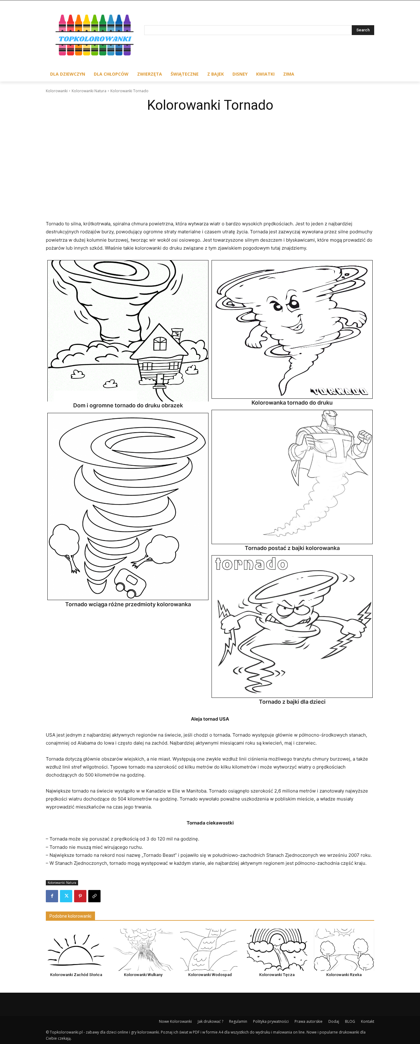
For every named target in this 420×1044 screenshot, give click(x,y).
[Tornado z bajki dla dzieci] (292, 626)
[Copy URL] (94, 896)
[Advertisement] (210, 162)
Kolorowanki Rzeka (344, 974)
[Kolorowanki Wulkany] (143, 950)
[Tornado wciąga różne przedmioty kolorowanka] (127, 506)
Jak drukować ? (210, 1021)
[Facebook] (52, 896)
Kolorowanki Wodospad (210, 974)
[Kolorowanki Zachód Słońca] (76, 950)
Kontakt (367, 1021)
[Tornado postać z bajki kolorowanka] (292, 477)
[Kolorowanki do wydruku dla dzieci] (95, 36)
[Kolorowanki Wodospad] (210, 950)
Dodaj (333, 1021)
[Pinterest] (80, 896)
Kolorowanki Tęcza (277, 974)
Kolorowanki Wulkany (143, 974)
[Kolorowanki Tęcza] (277, 950)
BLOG (350, 1021)
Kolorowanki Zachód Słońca (76, 974)
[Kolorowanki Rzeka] (344, 950)
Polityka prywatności (271, 1021)
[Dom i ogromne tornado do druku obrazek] (127, 331)
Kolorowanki (57, 90)
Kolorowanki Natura (89, 90)
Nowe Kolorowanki (175, 1021)
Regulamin (238, 1021)
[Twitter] (66, 896)
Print (53, 266)
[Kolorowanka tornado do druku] (292, 329)
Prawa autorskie (309, 1021)
